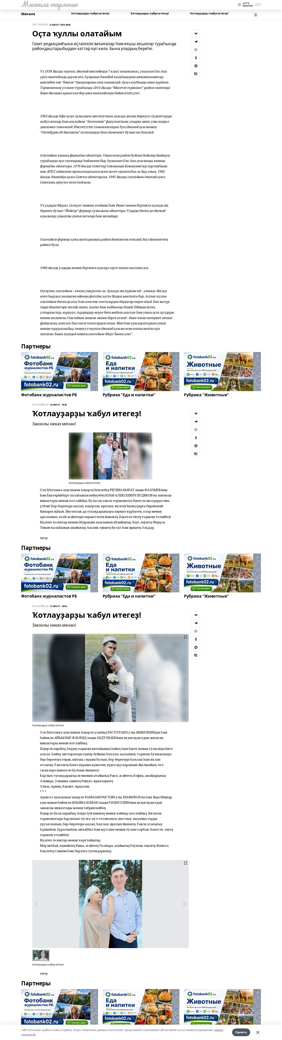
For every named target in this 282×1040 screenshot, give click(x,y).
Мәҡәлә (28, 14)
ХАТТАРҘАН (40, 24)
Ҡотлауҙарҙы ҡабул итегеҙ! (90, 13)
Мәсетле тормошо (49, 4)
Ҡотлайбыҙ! (40, 404)
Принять (241, 1032)
